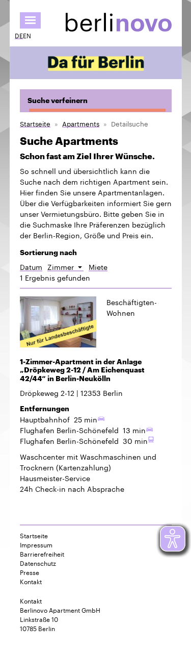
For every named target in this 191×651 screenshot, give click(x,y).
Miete (98, 266)
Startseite (35, 123)
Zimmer (65, 266)
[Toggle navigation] (30, 20)
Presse (29, 572)
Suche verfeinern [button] (58, 100)
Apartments (80, 123)
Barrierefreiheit (42, 553)
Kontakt (31, 581)
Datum (31, 266)
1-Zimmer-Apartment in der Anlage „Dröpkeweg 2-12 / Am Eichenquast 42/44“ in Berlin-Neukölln (82, 370)
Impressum (36, 544)
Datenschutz (38, 562)
